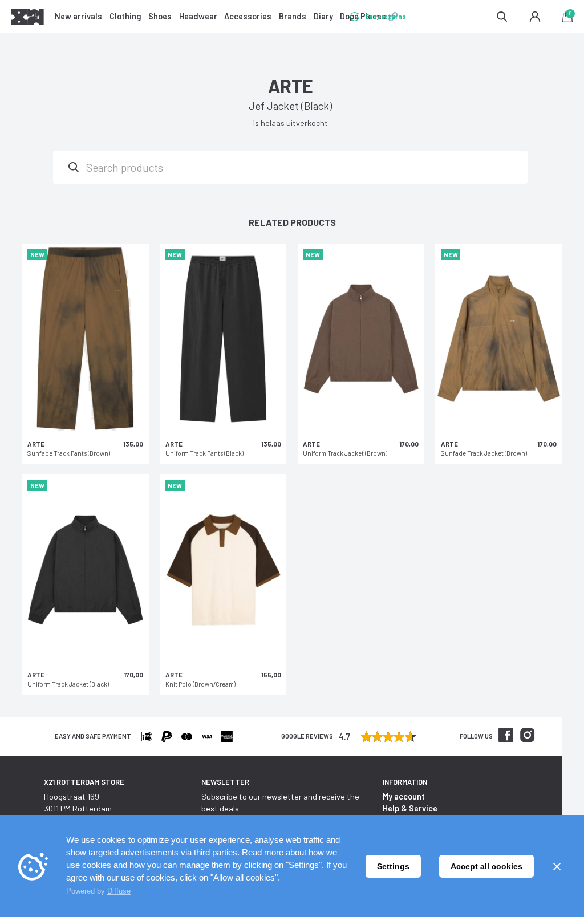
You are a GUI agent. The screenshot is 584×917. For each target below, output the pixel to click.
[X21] (27, 19)
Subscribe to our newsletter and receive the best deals (280, 802)
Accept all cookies (486, 866)
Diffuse (119, 891)
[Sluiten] (556, 866)
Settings (393, 866)
